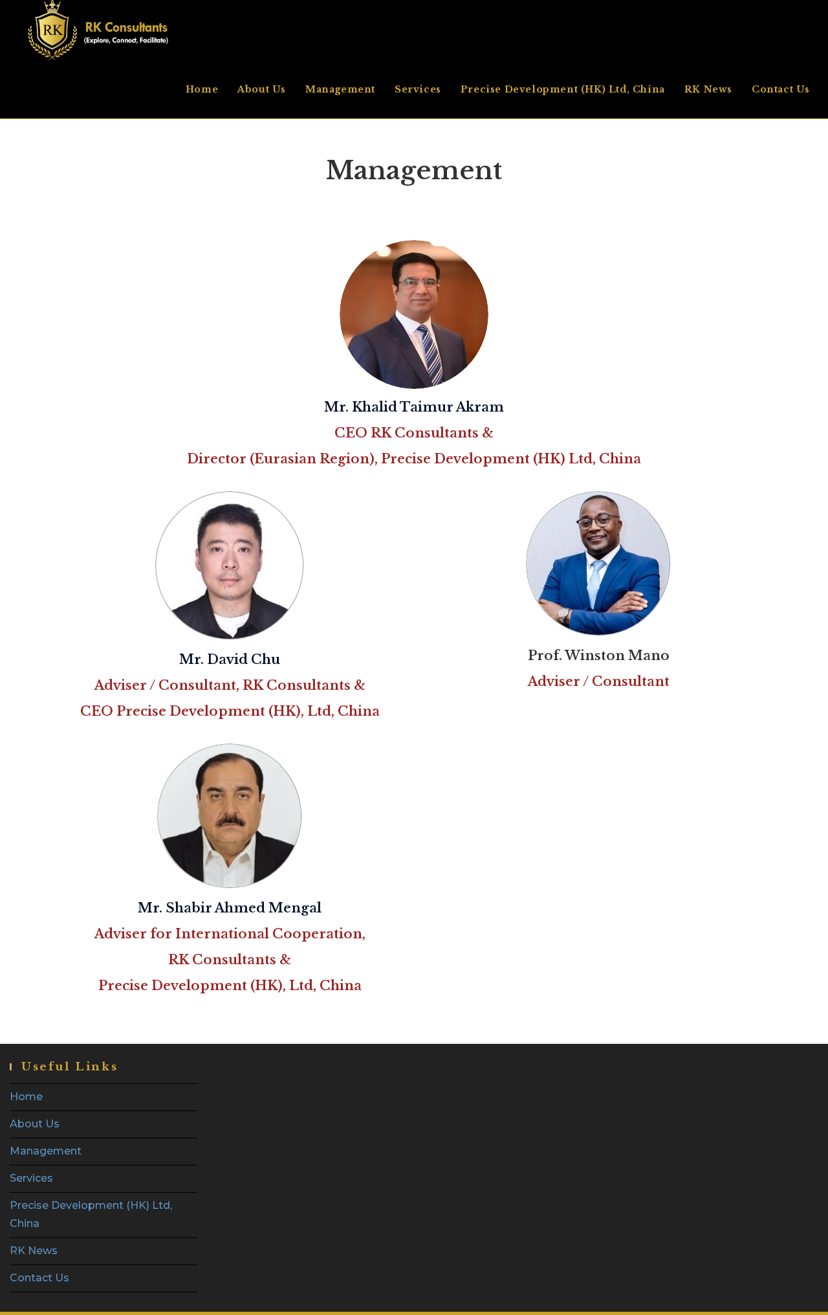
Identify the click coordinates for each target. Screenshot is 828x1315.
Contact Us (39, 1278)
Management (46, 1151)
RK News (34, 1250)
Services (31, 1178)
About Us (35, 1124)
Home (26, 1096)
